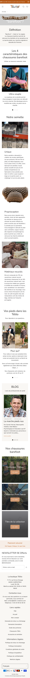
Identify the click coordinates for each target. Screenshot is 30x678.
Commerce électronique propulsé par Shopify (15, 675)
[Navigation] (2, 7)
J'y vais (15, 472)
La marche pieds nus (14, 421)
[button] (12, 109)
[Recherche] (23, 7)
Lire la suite (7, 436)
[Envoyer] (26, 567)
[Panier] (27, 7)
